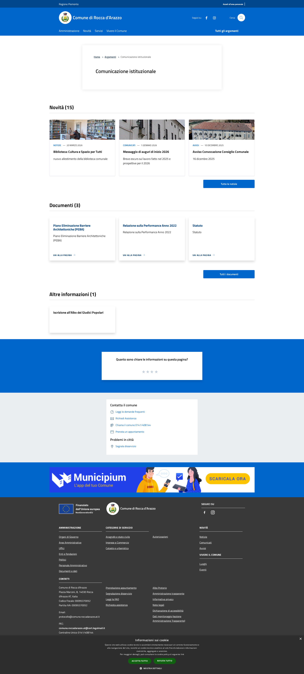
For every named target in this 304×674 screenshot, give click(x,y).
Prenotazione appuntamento (121, 588)
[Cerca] (241, 17)
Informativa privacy (163, 599)
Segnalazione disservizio (119, 593)
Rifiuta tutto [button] (164, 660)
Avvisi (196, 145)
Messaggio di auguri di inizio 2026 (146, 151)
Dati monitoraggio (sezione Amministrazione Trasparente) (169, 618)
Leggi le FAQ (112, 599)
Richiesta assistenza (117, 605)
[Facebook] (205, 17)
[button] (152, 668)
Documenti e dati (68, 571)
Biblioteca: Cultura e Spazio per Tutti (77, 151)
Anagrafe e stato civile (118, 537)
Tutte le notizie (229, 184)
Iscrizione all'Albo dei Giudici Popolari (78, 312)
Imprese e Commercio (117, 542)
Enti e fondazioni (68, 554)
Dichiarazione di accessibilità (168, 611)
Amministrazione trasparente (168, 593)
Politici (62, 560)
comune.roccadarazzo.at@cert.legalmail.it (82, 628)
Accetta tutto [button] (140, 661)
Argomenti (110, 57)
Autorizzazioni (160, 537)
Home (97, 57)
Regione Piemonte (69, 4)
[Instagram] (213, 17)
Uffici (61, 548)
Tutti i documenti (229, 274)
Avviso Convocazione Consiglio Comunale (221, 151)
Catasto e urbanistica (117, 548)
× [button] (300, 639)
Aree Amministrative (70, 542)
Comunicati (129, 145)
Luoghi (203, 564)
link (182, 654)
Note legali (158, 605)
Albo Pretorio (160, 588)
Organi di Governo (68, 537)
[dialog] (152, 655)
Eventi (203, 570)
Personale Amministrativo (73, 565)
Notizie (57, 145)
